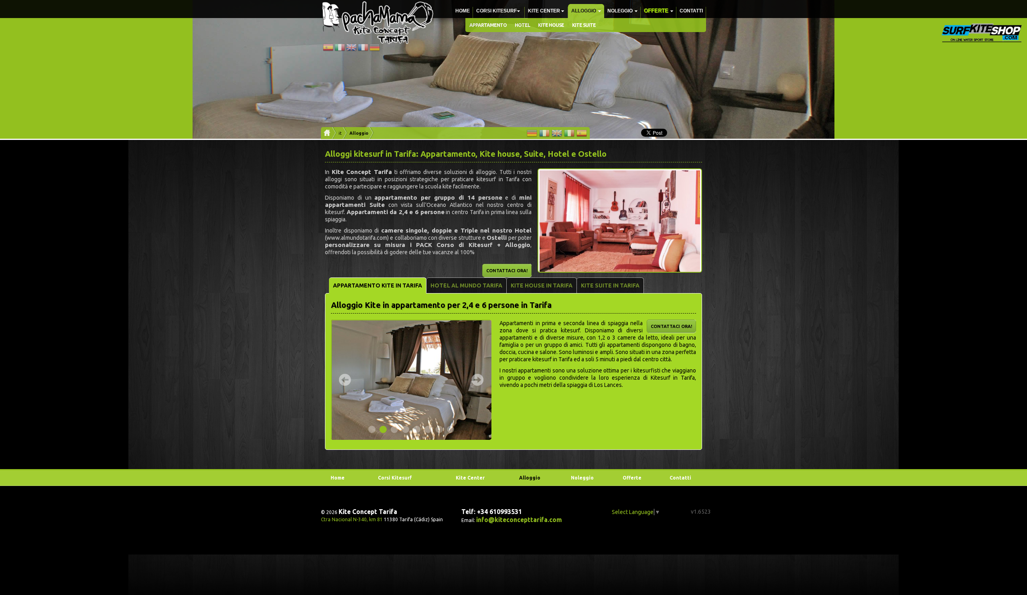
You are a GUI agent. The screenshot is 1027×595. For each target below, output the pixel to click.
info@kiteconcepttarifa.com (519, 519)
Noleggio (620, 11)
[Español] (328, 50)
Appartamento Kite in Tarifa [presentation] (377, 285)
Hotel (522, 25)
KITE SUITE (584, 25)
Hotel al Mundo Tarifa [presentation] (466, 285)
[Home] (326, 133)
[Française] (363, 50)
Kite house (551, 25)
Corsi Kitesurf (496, 11)
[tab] (377, 285)
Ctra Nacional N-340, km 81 (352, 519)
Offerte (656, 11)
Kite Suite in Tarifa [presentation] (610, 285)
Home (462, 11)
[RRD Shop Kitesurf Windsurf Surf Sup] (982, 32)
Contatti (691, 11)
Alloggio (583, 11)
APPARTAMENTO (488, 25)
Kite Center (544, 11)
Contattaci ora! (507, 270)
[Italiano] (340, 50)
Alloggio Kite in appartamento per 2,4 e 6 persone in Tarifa (441, 305)
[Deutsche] (374, 50)
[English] (351, 50)
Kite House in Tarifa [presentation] (541, 285)
